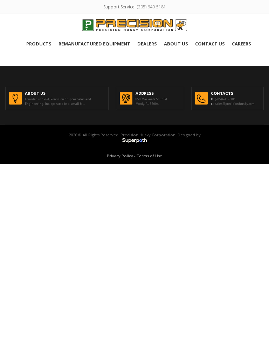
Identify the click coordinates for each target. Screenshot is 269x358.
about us (176, 44)
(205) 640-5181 (151, 7)
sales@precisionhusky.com (235, 104)
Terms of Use (149, 155)
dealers (147, 44)
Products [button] (38, 44)
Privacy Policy (120, 155)
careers (241, 44)
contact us (210, 44)
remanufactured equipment (94, 44)
